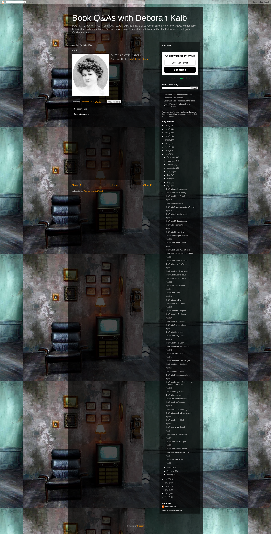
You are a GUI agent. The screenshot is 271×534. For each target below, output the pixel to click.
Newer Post (78, 185)
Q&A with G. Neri (173, 293)
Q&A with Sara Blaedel (175, 285)
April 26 (169, 239)
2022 (167, 140)
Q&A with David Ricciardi (176, 364)
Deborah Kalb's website (173, 98)
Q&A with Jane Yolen (174, 460)
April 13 (169, 368)
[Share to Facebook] (116, 101)
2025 (167, 129)
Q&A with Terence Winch (176, 225)
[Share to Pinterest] (119, 101)
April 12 (169, 378)
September (171, 168)
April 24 (169, 257)
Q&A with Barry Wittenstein (177, 261)
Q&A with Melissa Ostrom (176, 221)
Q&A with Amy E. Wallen (176, 264)
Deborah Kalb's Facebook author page (179, 101)
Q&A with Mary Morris (175, 391)
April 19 (169, 307)
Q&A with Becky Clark (175, 420)
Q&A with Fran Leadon (175, 321)
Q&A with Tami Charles (175, 354)
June (169, 179)
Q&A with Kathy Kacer (175, 336)
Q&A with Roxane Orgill (175, 232)
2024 (167, 133)
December (171, 157)
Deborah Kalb (170, 506)
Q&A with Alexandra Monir (176, 214)
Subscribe (180, 69)
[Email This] (108, 101)
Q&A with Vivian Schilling (176, 409)
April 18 (169, 318)
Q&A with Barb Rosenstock (177, 271)
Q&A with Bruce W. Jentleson (178, 250)
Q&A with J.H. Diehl (174, 300)
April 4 (168, 456)
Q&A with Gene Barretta (176, 243)
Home (114, 185)
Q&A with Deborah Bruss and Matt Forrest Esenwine (180, 383)
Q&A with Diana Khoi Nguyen (178, 361)
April (169, 186)
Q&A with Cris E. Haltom (176, 314)
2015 (167, 486)
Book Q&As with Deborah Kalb (129, 18)
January (170, 475)
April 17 (169, 329)
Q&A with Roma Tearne (175, 303)
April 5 (168, 445)
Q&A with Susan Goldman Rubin (179, 253)
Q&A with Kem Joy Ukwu (176, 434)
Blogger (140, 526)
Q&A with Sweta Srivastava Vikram (180, 207)
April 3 (168, 463)
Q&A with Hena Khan (174, 203)
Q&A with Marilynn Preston (177, 236)
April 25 (169, 246)
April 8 (168, 424)
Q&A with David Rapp (175, 371)
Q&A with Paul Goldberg (176, 193)
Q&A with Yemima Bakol (176, 278)
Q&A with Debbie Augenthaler (178, 375)
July (169, 175)
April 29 (169, 210)
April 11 (169, 388)
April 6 (168, 438)
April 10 (169, 406)
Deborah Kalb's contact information (178, 95)
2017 (167, 479)
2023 (167, 136)
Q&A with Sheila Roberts (176, 325)
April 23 (169, 268)
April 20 (169, 296)
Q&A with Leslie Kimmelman (177, 346)
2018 (167, 154)
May (169, 182)
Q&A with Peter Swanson (176, 449)
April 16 (169, 339)
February (171, 471)
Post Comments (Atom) (93, 191)
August (170, 172)
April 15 (169, 350)
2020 (167, 147)
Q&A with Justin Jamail (175, 427)
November (171, 161)
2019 (167, 151)
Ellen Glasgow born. (137, 58)
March (169, 468)
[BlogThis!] (111, 101)
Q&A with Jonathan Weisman (178, 452)
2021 (167, 143)
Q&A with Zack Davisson (176, 189)
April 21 (169, 289)
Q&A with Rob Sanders (175, 402)
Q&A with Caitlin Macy (175, 332)
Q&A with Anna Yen (174, 395)
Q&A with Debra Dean (175, 343)
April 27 (169, 228)
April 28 (169, 218)
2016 (167, 483)
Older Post (149, 185)
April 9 (168, 416)
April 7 (168, 431)
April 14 (169, 357)
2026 (167, 125)
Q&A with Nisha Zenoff (175, 196)
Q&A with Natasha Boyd (176, 275)
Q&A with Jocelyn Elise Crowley (179, 413)
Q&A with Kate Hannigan (176, 442)
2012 (167, 497)
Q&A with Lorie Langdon (176, 311)
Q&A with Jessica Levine (176, 399)
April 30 (169, 200)
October (170, 164)
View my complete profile (172, 510)
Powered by (173, 78)
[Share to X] (114, 101)
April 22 (169, 282)
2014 (167, 490)
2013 (167, 494)
